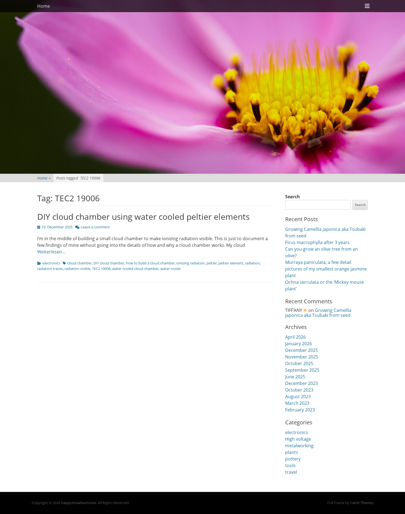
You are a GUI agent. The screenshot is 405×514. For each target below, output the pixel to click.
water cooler (170, 268)
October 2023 (299, 390)
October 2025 (299, 363)
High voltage (298, 439)
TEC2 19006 (101, 268)
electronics (51, 263)
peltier (211, 263)
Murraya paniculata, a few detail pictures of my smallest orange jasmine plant (326, 269)
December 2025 (301, 350)
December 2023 (301, 383)
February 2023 (300, 410)
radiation (252, 263)
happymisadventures (78, 502)
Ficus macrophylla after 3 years (317, 242)
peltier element (230, 263)
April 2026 (295, 337)
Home (43, 6)
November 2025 (301, 357)
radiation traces (50, 268)
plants (291, 452)
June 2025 (295, 377)
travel (291, 472)
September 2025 (302, 370)
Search (292, 197)
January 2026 (298, 344)
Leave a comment (95, 226)
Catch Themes (361, 502)
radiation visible (77, 268)
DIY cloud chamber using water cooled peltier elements (143, 216)
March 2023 (297, 403)
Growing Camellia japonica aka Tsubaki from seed (318, 312)
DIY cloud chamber (108, 263)
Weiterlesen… (51, 252)
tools (290, 465)
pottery (293, 459)
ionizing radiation (190, 263)
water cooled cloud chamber (135, 268)
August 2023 (298, 396)
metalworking (299, 446)
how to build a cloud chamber (150, 263)
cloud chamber (79, 263)
